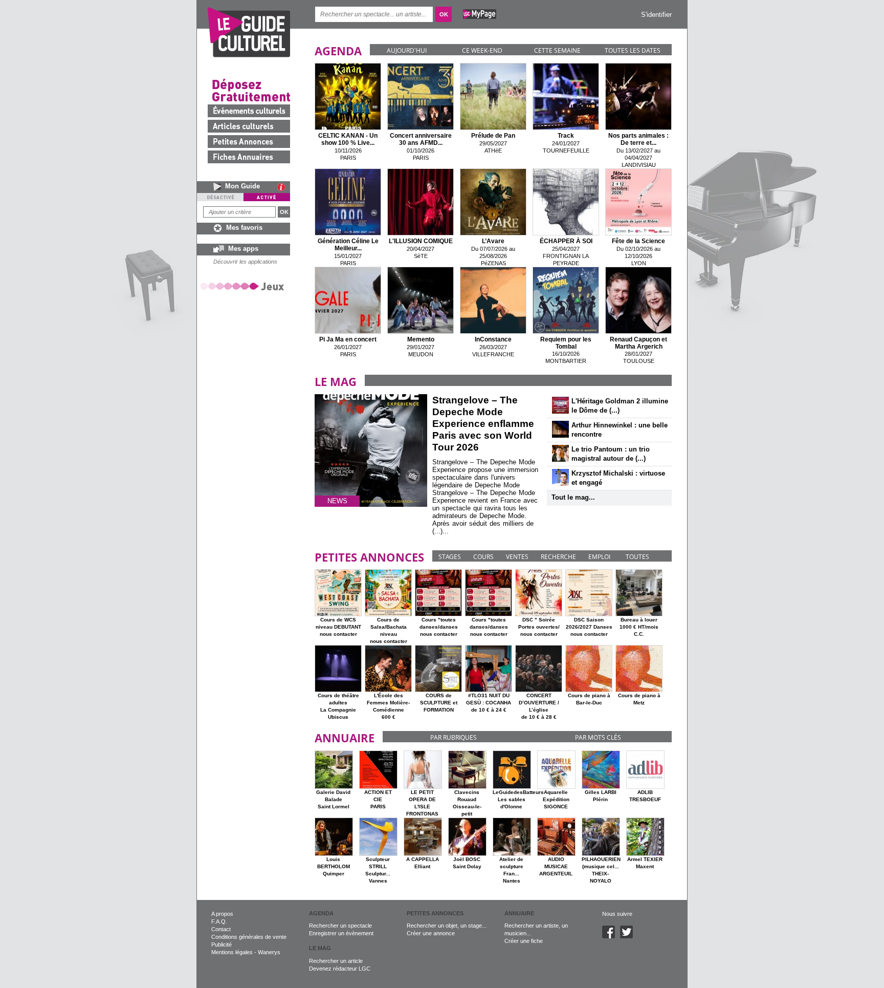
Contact (221, 929)
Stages (449, 556)
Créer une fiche (523, 941)
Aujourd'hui (407, 50)
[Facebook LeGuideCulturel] (611, 936)
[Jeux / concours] (244, 286)
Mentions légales (232, 952)
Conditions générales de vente (248, 937)
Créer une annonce (431, 933)
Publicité (221, 944)
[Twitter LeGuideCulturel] (629, 936)
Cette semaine (557, 50)
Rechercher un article (336, 961)
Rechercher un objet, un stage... (447, 925)
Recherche (558, 556)
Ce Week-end (482, 50)
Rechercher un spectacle (340, 925)
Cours (483, 556)
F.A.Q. (219, 921)
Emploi (599, 556)
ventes (517, 556)
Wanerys (269, 952)
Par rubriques (453, 737)
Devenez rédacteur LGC (339, 968)
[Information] (283, 187)
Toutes (637, 556)
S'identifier (656, 14)
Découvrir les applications (245, 262)
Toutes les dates (632, 50)
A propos (222, 914)
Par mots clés (598, 737)
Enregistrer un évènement (341, 933)
